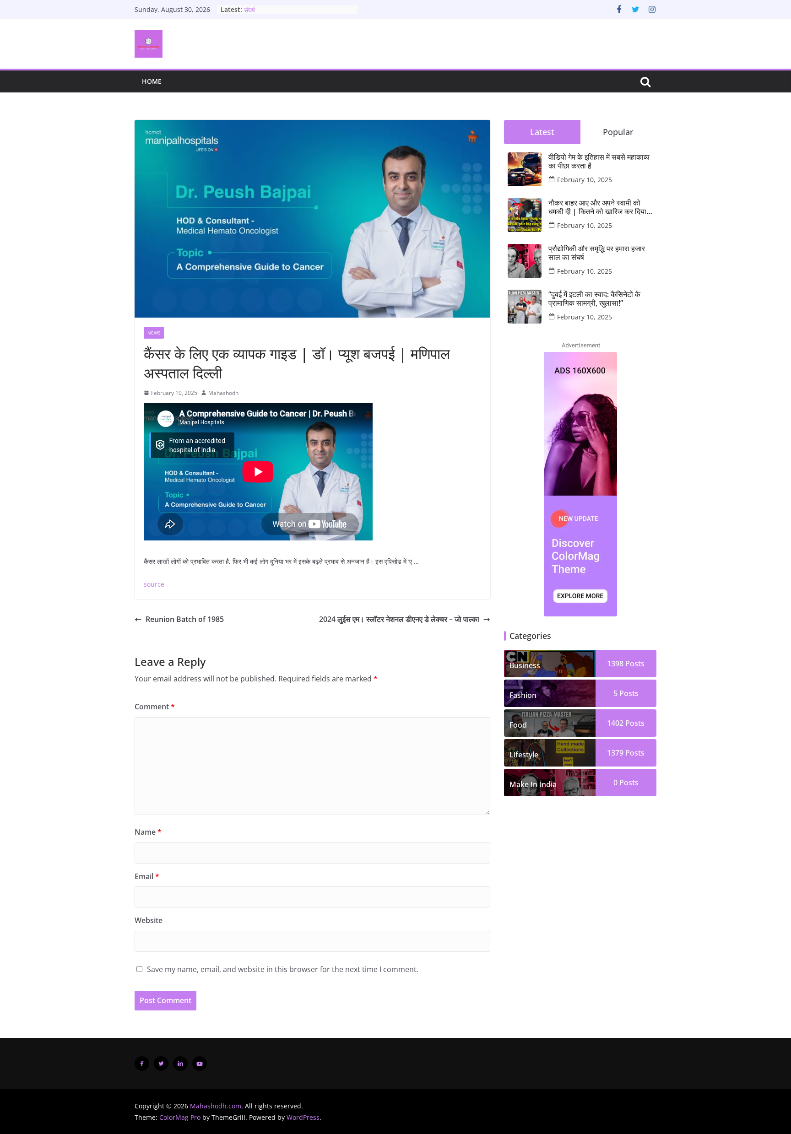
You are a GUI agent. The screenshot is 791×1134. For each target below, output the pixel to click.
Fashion (522, 695)
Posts (634, 664)
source (154, 584)
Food (518, 725)
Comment (155, 707)
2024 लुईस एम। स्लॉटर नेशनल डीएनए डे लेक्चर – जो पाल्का (399, 619)
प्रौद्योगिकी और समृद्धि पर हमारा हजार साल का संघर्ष (596, 253)
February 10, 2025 (584, 179)
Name (148, 832)
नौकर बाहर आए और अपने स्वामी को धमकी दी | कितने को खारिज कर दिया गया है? (597, 207)
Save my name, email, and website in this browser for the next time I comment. (282, 969)
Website (149, 920)
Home (152, 81)
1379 (615, 753)
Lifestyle (523, 755)
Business (524, 665)
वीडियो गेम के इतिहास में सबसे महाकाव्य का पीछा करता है (599, 161)
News (153, 332)
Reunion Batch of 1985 (185, 619)
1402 (615, 723)
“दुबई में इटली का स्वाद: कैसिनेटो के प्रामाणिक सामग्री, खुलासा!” (594, 299)
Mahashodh (223, 393)
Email (147, 876)
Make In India (533, 784)
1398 (615, 664)
